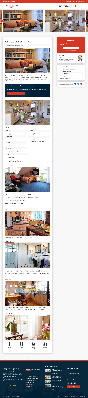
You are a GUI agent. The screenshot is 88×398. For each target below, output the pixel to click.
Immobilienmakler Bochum (8, 359)
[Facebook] (68, 383)
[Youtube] (75, 383)
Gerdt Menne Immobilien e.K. (14, 396)
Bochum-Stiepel (10, 45)
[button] (75, 84)
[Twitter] (71, 383)
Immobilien (18, 359)
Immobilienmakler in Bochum (9, 1)
